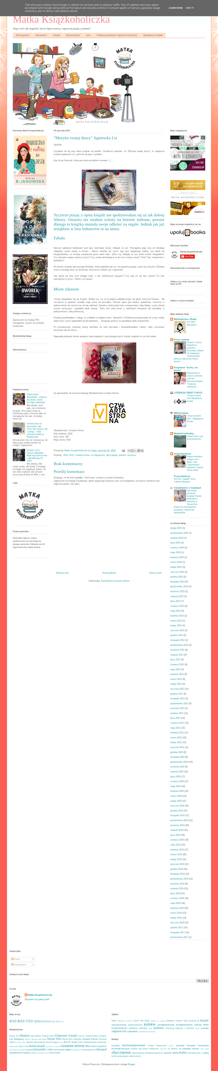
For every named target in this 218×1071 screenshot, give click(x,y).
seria (175, 1052)
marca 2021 (176, 737)
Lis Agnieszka (98, 455)
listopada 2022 (177, 640)
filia (87, 1046)
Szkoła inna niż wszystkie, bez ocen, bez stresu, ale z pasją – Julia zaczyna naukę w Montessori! (37, 430)
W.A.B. (67, 1042)
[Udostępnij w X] (135, 450)
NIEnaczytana (181, 413)
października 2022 (179, 645)
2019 (65, 455)
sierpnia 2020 (176, 771)
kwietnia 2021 (177, 732)
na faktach (173, 1048)
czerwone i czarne (53, 1046)
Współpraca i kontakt (153, 35)
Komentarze (19, 964)
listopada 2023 (177, 581)
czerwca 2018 (177, 898)
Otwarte (86, 1039)
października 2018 (179, 878)
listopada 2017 (177, 932)
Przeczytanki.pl (182, 476)
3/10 (62, 1022)
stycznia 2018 (177, 922)
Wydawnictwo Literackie (95, 1042)
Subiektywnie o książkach (187, 488)
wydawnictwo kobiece (20, 1052)
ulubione (158, 1028)
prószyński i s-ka (43, 1049)
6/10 (43, 1021)
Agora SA (14, 1036)
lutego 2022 (176, 684)
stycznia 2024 (177, 572)
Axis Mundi (35, 1036)
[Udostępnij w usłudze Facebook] (139, 450)
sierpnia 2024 (176, 538)
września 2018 (177, 883)
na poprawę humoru (189, 1048)
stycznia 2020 (177, 805)
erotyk (151, 1045)
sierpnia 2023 (176, 596)
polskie (122, 455)
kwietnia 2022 (177, 674)
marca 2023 (176, 620)
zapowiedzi (132, 1031)
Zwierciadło (13, 1046)
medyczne (154, 1048)
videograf (100, 1049)
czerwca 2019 (177, 839)
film (142, 1021)
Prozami (102, 1039)
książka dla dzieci (139, 1048)
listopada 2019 (177, 815)
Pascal (94, 1039)
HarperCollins (91, 1036)
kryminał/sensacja (120, 1048)
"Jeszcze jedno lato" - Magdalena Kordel (195, 418)
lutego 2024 (176, 567)
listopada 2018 (177, 874)
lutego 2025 (176, 528)
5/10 (48, 1021)
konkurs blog (181, 1021)
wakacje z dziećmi (184, 1028)
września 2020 (177, 766)
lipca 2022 (175, 659)
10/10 (37, 1021)
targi (150, 1028)
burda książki (37, 1046)
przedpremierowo (184, 1024)
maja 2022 (175, 669)
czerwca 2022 (177, 664)
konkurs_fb (194, 1021)
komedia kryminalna (198, 1045)
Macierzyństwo (73, 35)
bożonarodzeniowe (133, 1045)
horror (171, 1046)
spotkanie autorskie (138, 1028)
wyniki (197, 1028)
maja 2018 (175, 903)
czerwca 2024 (177, 547)
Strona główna (22, 35)
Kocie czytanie (181, 339)
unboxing (169, 1028)
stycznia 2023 (177, 630)
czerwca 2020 (177, 781)
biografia (116, 1045)
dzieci (136, 1021)
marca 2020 (176, 796)
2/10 (58, 1021)
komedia (180, 1045)
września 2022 (177, 650)
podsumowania (135, 1025)
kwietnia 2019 (177, 849)
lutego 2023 (176, 625)
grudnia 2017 (176, 927)
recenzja (131, 455)
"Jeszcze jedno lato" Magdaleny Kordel (194, 398)
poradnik (149, 1053)
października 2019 (179, 820)
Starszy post (155, 573)
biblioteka (120, 1021)
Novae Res (54, 1038)
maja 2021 (175, 728)
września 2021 (177, 708)
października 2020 (179, 762)
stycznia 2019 (177, 864)
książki (204, 1020)
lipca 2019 (175, 835)
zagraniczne (119, 1031)
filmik (147, 1021)
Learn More (176, 8)
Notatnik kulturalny (184, 433)
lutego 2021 (176, 742)
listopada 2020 (177, 757)
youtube (205, 1028)
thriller (183, 1052)
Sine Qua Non (20, 1042)
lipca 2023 (175, 601)
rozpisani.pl (76, 1050)
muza (29, 1049)
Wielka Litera (77, 1042)
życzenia (151, 1032)
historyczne (161, 1045)
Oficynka (78, 1039)
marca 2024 (176, 562)
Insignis (102, 1036)
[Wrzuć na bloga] (132, 450)
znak (33, 1053)
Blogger (131, 1064)
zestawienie (143, 1032)
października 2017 (179, 937)
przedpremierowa (166, 1024)
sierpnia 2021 (176, 713)
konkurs (170, 1020)
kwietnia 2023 (177, 615)
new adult (204, 1049)
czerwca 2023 (177, 606)
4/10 (53, 1021)
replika (68, 1049)
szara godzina (88, 1050)
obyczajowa (112, 455)
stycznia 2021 (177, 747)
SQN (11, 1042)
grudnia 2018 (176, 869)
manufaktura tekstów (17, 1050)
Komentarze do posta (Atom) (115, 581)
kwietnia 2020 (177, 791)
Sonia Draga (52, 1042)
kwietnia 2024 (177, 557)
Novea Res (67, 1039)
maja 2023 (175, 611)
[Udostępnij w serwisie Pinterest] (142, 450)
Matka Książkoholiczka (61, 19)
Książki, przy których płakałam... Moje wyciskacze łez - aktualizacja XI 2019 (37, 455)
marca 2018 (176, 913)
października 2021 (179, 703)
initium (93, 1046)
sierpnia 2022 (176, 654)
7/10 (29, 1021)
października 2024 (179, 533)
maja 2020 (175, 786)
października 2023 (179, 586)
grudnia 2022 (176, 635)
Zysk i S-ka (24, 1046)
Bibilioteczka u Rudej (185, 319)
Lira (11, 1039)
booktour (129, 1021)
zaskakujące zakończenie (129, 1056)
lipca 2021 (175, 718)
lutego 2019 (176, 859)
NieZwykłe (42, 1039)
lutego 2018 (176, 917)
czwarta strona (82, 455)
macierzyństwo (119, 1024)
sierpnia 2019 (176, 830)
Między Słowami (31, 1039)
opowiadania (138, 1053)
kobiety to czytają (157, 1021)
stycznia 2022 (177, 689)
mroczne (163, 1049)
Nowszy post (62, 573)
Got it (190, 8)
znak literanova (42, 1053)
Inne (88, 35)
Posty (16, 959)
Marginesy (19, 1039)
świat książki (54, 1053)
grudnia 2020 (176, 752)
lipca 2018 (175, 893)
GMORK (81, 1036)
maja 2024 (175, 552)
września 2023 (177, 591)
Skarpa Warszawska (35, 1042)
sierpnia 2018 (176, 888)
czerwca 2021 (177, 723)
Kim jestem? (41, 35)
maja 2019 (175, 844)
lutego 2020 (176, 801)
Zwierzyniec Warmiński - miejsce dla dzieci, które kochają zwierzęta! (37, 398)
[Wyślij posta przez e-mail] (123, 450)
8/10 (21, 1021)
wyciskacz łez (194, 1053)
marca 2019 (176, 854)
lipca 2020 (175, 776)
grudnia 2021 (176, 693)
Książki (56, 35)
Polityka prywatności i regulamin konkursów (117, 35)
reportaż (168, 1053)
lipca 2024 (175, 542)
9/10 (71, 455)
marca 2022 (176, 679)
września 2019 (177, 825)
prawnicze (158, 1053)
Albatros (24, 1035)
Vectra (60, 1042)
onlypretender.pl (182, 453)
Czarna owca (48, 1036)
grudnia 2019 (176, 810)
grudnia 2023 (176, 576)
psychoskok (58, 1050)
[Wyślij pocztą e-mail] (129, 450)
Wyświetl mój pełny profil (37, 999)
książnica (101, 1046)
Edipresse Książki (66, 1035)
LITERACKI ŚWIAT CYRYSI (188, 392)
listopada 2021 (177, 698)
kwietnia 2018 (177, 908)
